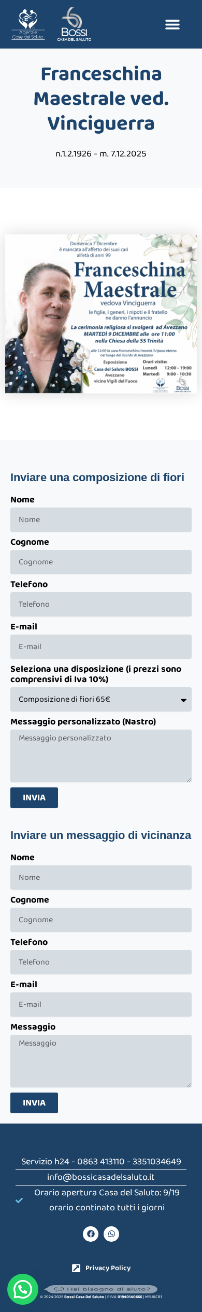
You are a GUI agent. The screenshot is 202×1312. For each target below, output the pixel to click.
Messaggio (32, 1028)
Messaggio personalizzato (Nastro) (83, 723)
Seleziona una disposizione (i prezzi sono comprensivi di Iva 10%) (95, 675)
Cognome (29, 543)
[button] (172, 24)
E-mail (23, 628)
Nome (22, 501)
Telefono (29, 585)
